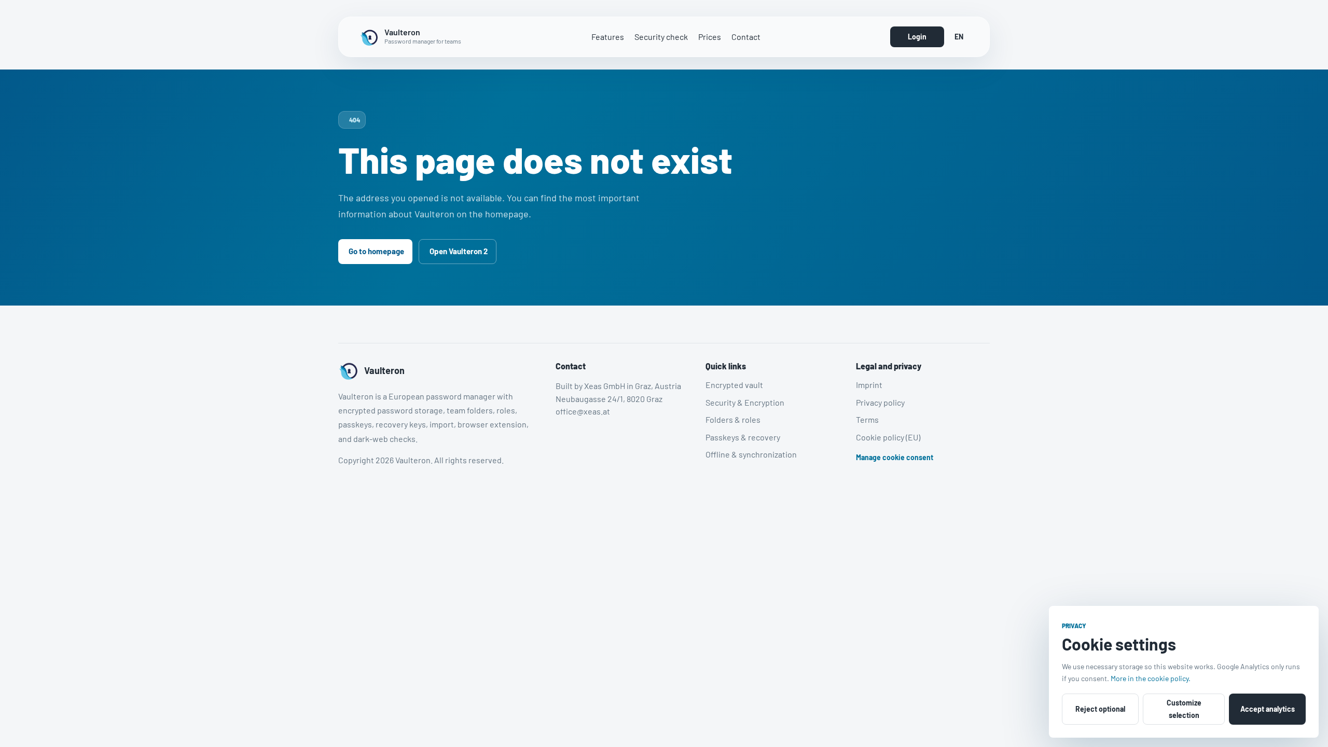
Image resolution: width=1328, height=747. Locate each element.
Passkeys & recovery (743, 436)
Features (607, 37)
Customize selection (1184, 709)
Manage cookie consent (894, 457)
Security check (661, 37)
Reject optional (1100, 708)
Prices (709, 37)
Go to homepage (376, 251)
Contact (745, 37)
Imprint (869, 385)
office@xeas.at (583, 411)
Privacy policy (880, 402)
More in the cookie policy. (1151, 678)
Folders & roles (733, 419)
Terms (867, 419)
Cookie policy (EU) (888, 436)
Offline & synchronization (751, 454)
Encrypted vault (734, 385)
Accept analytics (1267, 708)
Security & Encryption (745, 402)
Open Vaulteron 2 (459, 251)
